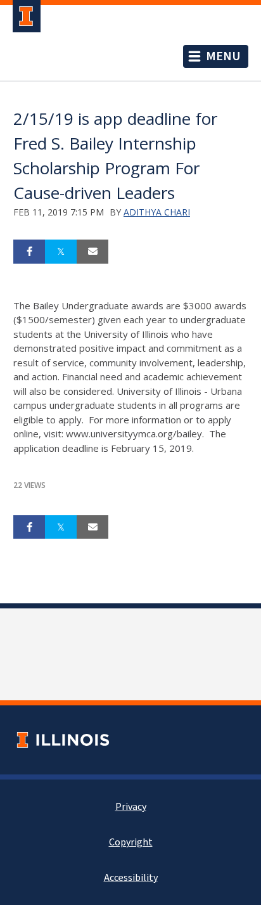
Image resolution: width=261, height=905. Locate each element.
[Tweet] (61, 252)
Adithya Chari (157, 212)
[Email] (92, 252)
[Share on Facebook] (29, 252)
